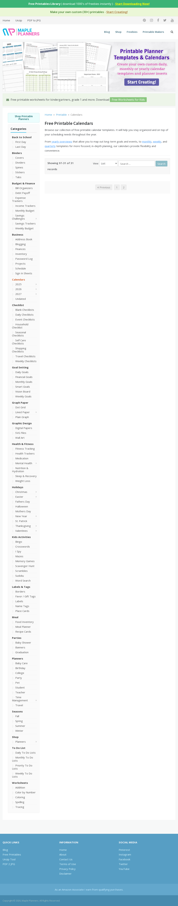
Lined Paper (22, 412)
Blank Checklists (24, 309)
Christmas (21, 492)
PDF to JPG (34, 20)
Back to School (21, 137)
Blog (107, 32)
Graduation (22, 652)
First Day (20, 142)
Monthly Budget (24, 210)
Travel (19, 705)
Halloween (21, 506)
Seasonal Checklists (19, 334)
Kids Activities (21, 537)
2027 (18, 294)
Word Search (23, 580)
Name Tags (22, 606)
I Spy (18, 551)
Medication (21, 458)
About (62, 854)
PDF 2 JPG (9, 864)
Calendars (18, 279)
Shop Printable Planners (24, 118)
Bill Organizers (24, 188)
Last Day (20, 146)
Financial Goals (24, 377)
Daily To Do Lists (25, 752)
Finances (20, 249)
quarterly (50, 146)
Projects (20, 263)
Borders (20, 591)
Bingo (18, 541)
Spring (19, 721)
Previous (104, 187)
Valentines (21, 530)
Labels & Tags (21, 586)
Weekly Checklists (26, 361)
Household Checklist (20, 326)
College (19, 673)
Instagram (125, 854)
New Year (21, 516)
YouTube (124, 869)
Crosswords (22, 546)
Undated (20, 298)
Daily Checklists (24, 314)
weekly (157, 141)
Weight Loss (22, 481)
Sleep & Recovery (26, 476)
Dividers (20, 162)
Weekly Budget (24, 228)
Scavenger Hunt (24, 566)
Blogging (20, 244)
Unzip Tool (9, 859)
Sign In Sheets (23, 273)
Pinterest (124, 849)
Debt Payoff (22, 193)
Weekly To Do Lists (22, 775)
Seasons (17, 711)
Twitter (123, 864)
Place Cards (22, 611)
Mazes (19, 556)
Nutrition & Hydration (20, 469)
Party (18, 677)
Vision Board (22, 391)
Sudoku (19, 575)
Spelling (19, 802)
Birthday (20, 668)
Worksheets (20, 782)
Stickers (20, 172)
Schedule (20, 268)
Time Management (20, 698)
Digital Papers (23, 428)
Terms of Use (67, 864)
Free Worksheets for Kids (128, 100)
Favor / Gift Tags (25, 596)
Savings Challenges (18, 217)
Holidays (17, 487)
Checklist (18, 305)
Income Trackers (25, 205)
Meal (15, 617)
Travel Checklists (25, 356)
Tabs (18, 177)
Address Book (23, 239)
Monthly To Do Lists (22, 759)
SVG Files (20, 433)
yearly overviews (62, 141)
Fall (17, 716)
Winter (19, 730)
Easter (19, 496)
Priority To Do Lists (22, 767)
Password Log (24, 258)
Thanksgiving (23, 526)
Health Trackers (25, 453)
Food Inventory (24, 622)
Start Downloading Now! (132, 4)
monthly (147, 141)
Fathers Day (22, 501)
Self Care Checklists (19, 342)
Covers (19, 157)
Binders (17, 153)
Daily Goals (22, 372)
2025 (18, 284)
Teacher (20, 692)
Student (20, 687)
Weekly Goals (23, 396)
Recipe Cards (23, 631)
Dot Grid (20, 407)
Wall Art (20, 437)
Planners (17, 658)
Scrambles (21, 571)
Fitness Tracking (25, 448)
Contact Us (65, 859)
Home (6, 20)
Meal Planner (23, 626)
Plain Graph (22, 417)
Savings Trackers (25, 223)
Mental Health (23, 463)
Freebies (132, 32)
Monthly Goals (23, 381)
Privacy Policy (67, 869)
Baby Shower (23, 642)
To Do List (18, 748)
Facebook (124, 859)
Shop (118, 32)
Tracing (19, 807)
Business (17, 234)
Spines (19, 167)
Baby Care (21, 663)
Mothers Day (23, 511)
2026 (18, 289)
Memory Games (25, 561)
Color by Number (25, 792)
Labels (19, 601)
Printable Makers (153, 32)
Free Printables (12, 854)
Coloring (20, 797)
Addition (20, 787)
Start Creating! (117, 12)
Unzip (18, 20)
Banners (20, 647)
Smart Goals (22, 386)
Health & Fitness (23, 444)
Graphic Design (22, 423)
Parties (16, 638)
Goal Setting (20, 367)
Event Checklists (25, 319)
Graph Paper (20, 402)
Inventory (21, 254)
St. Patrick (21, 521)
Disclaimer (65, 873)
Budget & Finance (23, 183)
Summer (20, 726)
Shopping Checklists (19, 349)
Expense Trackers (19, 199)
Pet (17, 682)
